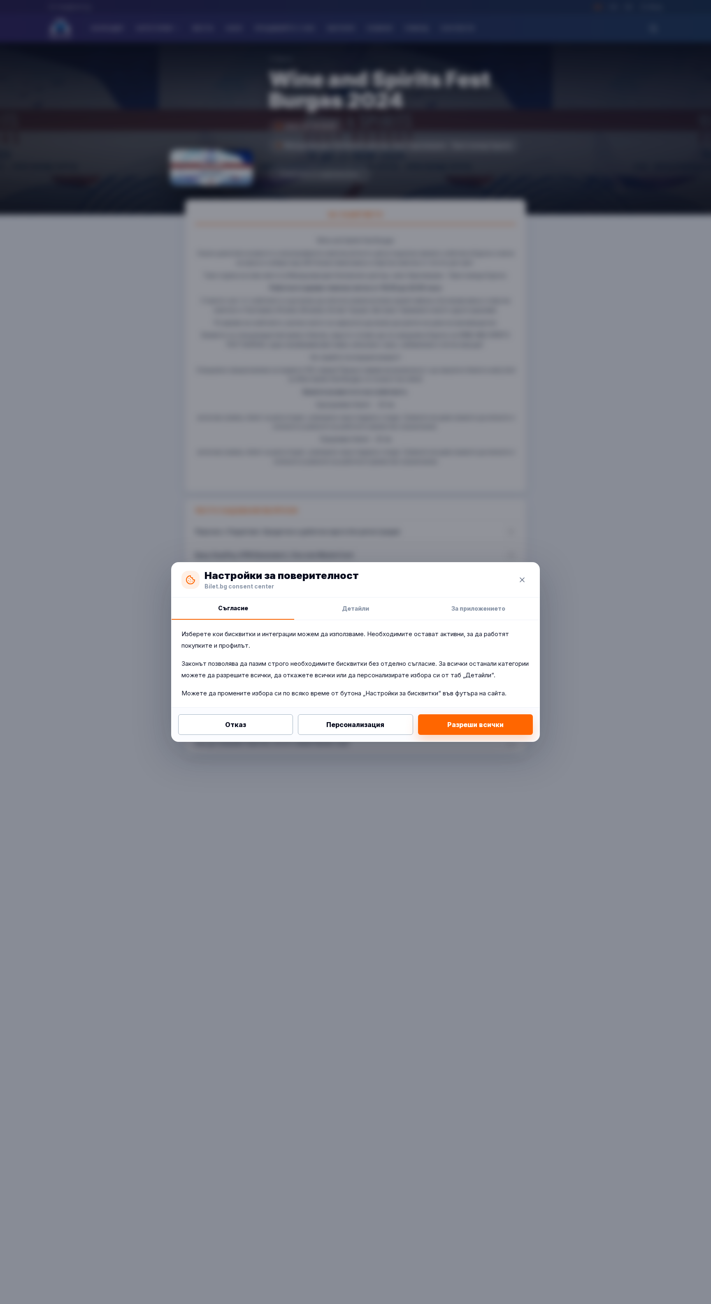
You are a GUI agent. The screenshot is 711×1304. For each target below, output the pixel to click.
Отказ (235, 724)
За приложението (478, 608)
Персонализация (355, 724)
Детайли (355, 608)
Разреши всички (475, 724)
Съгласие (233, 608)
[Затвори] (522, 579)
